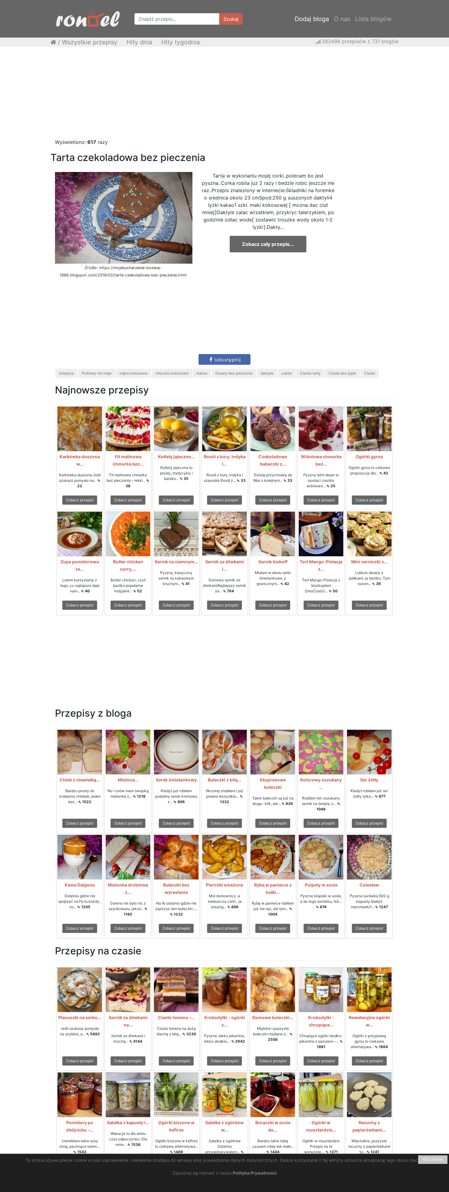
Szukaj (231, 19)
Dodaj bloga (312, 19)
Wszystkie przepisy (89, 42)
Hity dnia (139, 42)
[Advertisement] (224, 95)
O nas (342, 19)
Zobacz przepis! (79, 500)
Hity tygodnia (180, 42)
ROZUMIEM (433, 1159)
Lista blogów (373, 19)
